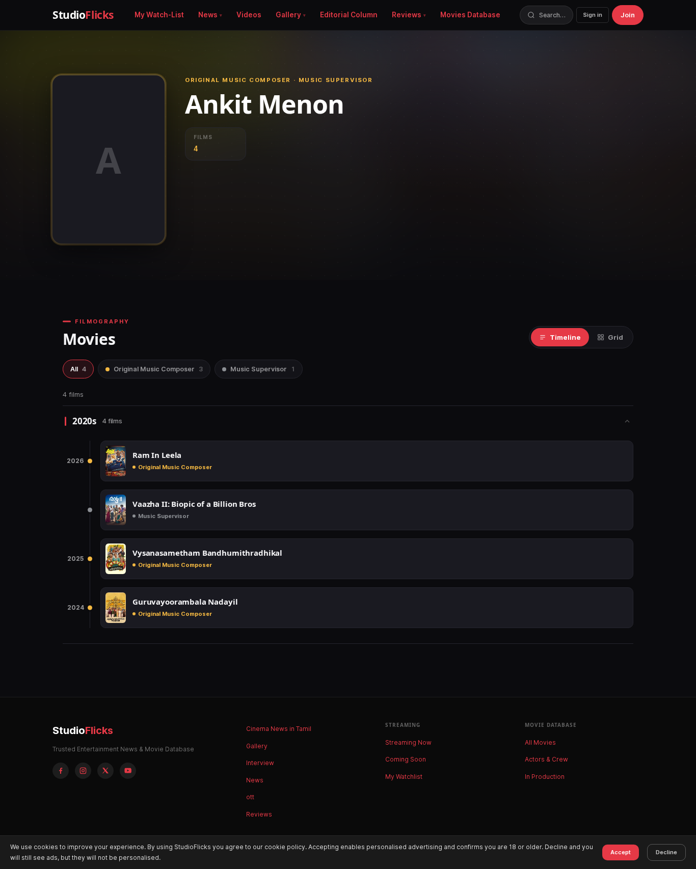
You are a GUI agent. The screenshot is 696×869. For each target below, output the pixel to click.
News (208, 15)
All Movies (540, 742)
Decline (666, 852)
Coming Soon (405, 759)
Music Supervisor (262, 369)
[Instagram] (83, 771)
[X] (105, 771)
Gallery (288, 15)
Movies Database (470, 15)
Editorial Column (349, 15)
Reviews (406, 15)
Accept (620, 852)
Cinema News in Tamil (278, 728)
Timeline (565, 337)
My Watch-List (159, 15)
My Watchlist (403, 776)
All (78, 369)
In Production (545, 776)
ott (250, 797)
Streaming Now (408, 742)
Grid (615, 337)
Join (628, 15)
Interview (260, 763)
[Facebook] (60, 771)
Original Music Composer (158, 369)
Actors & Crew (546, 759)
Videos (248, 15)
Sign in (592, 14)
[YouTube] (128, 771)
